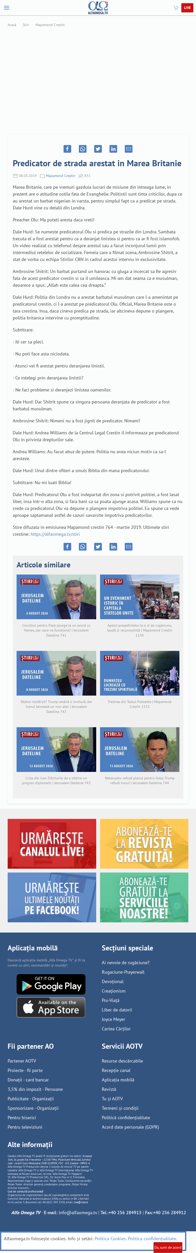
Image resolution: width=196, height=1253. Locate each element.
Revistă (109, 1089)
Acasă (12, 24)
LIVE (187, 7)
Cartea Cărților (116, 1029)
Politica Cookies (110, 1239)
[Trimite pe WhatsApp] (83, 149)
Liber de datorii (117, 1010)
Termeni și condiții (120, 1108)
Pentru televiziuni (25, 1127)
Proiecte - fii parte (25, 1070)
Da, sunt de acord (167, 1247)
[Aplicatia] (51, 984)
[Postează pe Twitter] (98, 149)
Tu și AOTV (112, 1099)
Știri (26, 24)
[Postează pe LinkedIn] (113, 149)
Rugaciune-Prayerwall (123, 972)
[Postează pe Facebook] (67, 149)
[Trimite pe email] (128, 149)
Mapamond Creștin (50, 24)
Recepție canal (116, 1070)
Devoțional (113, 981)
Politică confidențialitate (126, 1117)
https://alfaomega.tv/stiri (55, 534)
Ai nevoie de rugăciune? (126, 962)
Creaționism (114, 991)
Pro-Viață (110, 1000)
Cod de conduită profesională (25, 1191)
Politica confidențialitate (152, 1239)
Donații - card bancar (28, 1080)
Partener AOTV (22, 1061)
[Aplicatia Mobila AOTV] (51, 1007)
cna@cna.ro (81, 1202)
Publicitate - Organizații (31, 1099)
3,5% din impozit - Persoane (35, 1089)
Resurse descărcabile (122, 1061)
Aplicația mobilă (118, 1080)
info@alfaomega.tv (78, 1212)
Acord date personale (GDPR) (130, 1127)
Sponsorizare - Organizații (33, 1108)
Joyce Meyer (113, 1019)
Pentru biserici (22, 1117)
